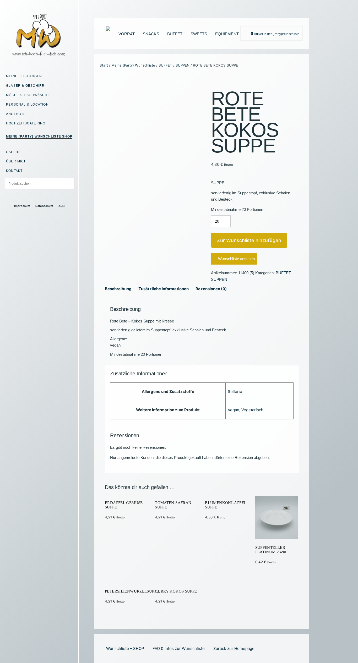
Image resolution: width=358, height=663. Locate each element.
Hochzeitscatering (25, 123)
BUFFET (174, 34)
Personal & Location (27, 104)
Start (104, 65)
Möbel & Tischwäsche (28, 95)
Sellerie (235, 391)
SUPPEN (182, 65)
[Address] (34, 196)
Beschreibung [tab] (118, 288)
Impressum (22, 206)
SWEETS (199, 34)
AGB (61, 206)
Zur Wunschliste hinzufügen (249, 240)
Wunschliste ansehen (236, 258)
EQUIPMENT (227, 34)
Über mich (16, 161)
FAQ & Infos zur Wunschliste (179, 648)
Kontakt (14, 171)
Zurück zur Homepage (233, 648)
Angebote (16, 114)
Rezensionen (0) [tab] (211, 288)
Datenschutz (44, 206)
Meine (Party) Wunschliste (133, 65)
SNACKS (151, 34)
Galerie (14, 152)
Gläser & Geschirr (25, 85)
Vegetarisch (252, 409)
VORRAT (126, 34)
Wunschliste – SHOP (125, 648)
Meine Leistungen (24, 76)
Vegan (233, 409)
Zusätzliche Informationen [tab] (163, 288)
